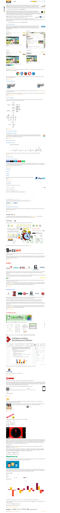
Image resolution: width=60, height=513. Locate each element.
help (16, 190)
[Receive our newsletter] (33, 509)
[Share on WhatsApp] (4, 11)
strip (15, 190)
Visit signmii (9, 395)
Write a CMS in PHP (33, 216)
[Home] (8, 1)
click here (30, 245)
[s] (9, 190)
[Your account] (14, 1)
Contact (16, 511)
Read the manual (9, 95)
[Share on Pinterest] (4, 10)
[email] (14, 190)
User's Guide (12, 283)
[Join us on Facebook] (8, 509)
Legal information (13, 511)
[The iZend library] (40, 85)
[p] (6, 190)
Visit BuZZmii (9, 259)
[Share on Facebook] (4, 6)
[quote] (10, 190)
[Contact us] (15, 1)
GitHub (30, 69)
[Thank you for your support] (34, 1)
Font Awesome (17, 447)
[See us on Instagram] (24, 509)
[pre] (11, 190)
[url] (13, 190)
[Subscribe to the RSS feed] (28, 509)
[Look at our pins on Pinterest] (18, 509)
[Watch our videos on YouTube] (14, 509)
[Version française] (30, 1)
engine (43, 90)
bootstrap (39, 90)
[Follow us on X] (11, 509)
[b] (7, 190)
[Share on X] (4, 7)
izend (43, 187)
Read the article (9, 138)
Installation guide (12, 69)
